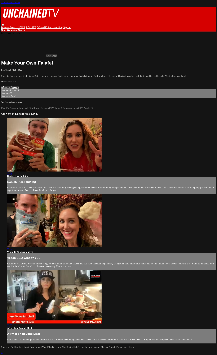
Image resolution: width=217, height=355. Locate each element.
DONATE (42, 27)
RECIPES (31, 27)
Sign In (22, 30)
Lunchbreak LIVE (9, 70)
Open (54, 55)
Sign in (67, 27)
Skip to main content (10, 2)
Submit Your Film (43, 347)
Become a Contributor (62, 347)
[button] (3, 25)
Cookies (97, 347)
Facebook (6, 87)
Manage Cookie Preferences (114, 347)
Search (14, 27)
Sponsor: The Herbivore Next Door (17, 347)
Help (76, 347)
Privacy (89, 347)
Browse (5, 27)
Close (49, 55)
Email (16, 87)
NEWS (21, 27)
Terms (82, 347)
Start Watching (55, 27)
